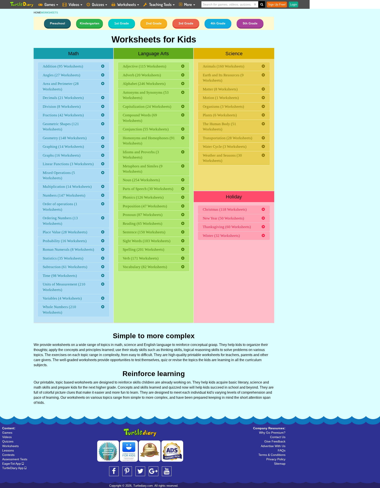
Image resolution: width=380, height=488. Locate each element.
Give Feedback (274, 441)
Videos (74, 4)
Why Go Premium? (272, 432)
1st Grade (121, 23)
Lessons (8, 450)
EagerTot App (12, 463)
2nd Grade (154, 23)
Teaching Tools (160, 4)
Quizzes (98, 4)
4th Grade (218, 23)
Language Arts (153, 53)
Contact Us (277, 437)
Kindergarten (89, 23)
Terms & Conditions (271, 455)
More (188, 4)
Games (50, 4)
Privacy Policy (275, 459)
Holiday (234, 196)
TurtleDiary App (13, 468)
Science (234, 53)
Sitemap (279, 463)
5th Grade (250, 23)
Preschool (57, 23)
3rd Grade (186, 23)
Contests (8, 455)
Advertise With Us (273, 446)
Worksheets (126, 4)
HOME (37, 12)
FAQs (281, 450)
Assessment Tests (14, 459)
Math (73, 53)
